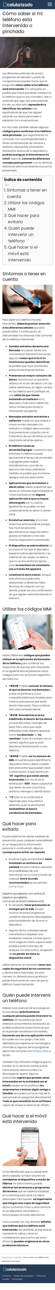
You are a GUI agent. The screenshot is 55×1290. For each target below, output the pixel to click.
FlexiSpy (37, 1051)
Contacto (6, 1276)
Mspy (46, 1051)
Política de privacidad (24, 1276)
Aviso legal (17, 1279)
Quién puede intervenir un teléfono (21, 235)
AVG (11, 886)
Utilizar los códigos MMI (26, 206)
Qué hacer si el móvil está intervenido (22, 253)
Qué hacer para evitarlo (23, 219)
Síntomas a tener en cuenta (27, 193)
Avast (20, 886)
